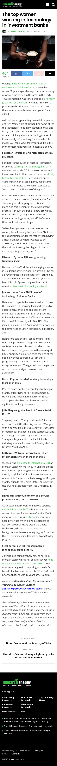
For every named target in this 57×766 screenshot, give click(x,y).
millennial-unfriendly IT (15, 509)
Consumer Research (7, 706)
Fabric (32, 517)
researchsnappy (17, 31)
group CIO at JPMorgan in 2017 (34, 166)
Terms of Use (25, 750)
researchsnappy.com (17, 759)
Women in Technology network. (30, 286)
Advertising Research (8, 699)
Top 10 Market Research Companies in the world (28, 726)
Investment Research (27, 706)
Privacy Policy (8, 750)
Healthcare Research (26, 699)
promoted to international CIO (33, 463)
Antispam (39, 750)
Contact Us (16, 753)
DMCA (4, 753)
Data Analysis (9, 711)
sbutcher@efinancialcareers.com (21, 588)
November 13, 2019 (39, 31)
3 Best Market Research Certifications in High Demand (27, 732)
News (24, 711)
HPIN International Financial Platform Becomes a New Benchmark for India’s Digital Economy (28, 720)
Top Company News (46, 699)
